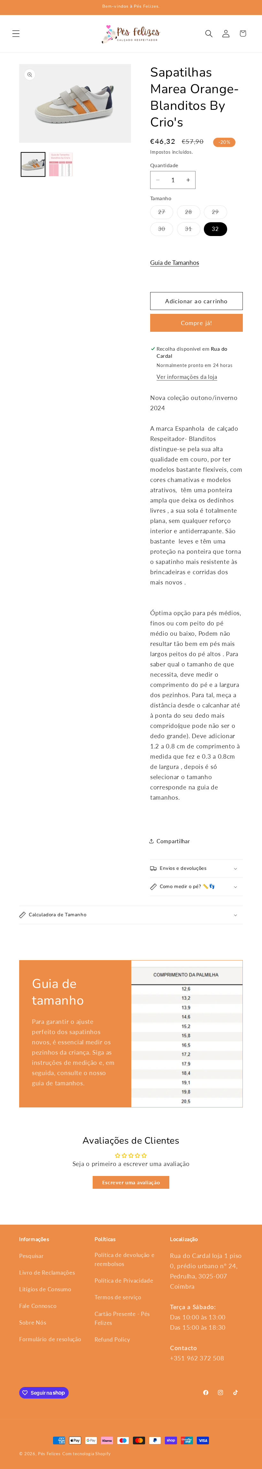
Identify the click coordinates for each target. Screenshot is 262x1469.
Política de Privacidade (124, 1280)
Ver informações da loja (187, 376)
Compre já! (196, 322)
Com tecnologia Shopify (86, 1453)
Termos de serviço (118, 1297)
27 (165, 213)
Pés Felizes (49, 1453)
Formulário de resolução (50, 1339)
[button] (16, 33)
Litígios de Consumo (45, 1289)
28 (192, 213)
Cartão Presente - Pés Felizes (122, 1318)
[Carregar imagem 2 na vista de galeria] (61, 164)
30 (165, 230)
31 (192, 230)
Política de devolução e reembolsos (125, 1259)
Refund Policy (112, 1339)
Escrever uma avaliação (131, 1182)
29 (219, 213)
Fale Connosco (38, 1305)
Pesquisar (31, 1256)
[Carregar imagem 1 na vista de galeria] (33, 164)
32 (215, 228)
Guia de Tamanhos (174, 262)
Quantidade (164, 165)
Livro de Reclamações (47, 1272)
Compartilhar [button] (173, 841)
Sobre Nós (32, 1322)
